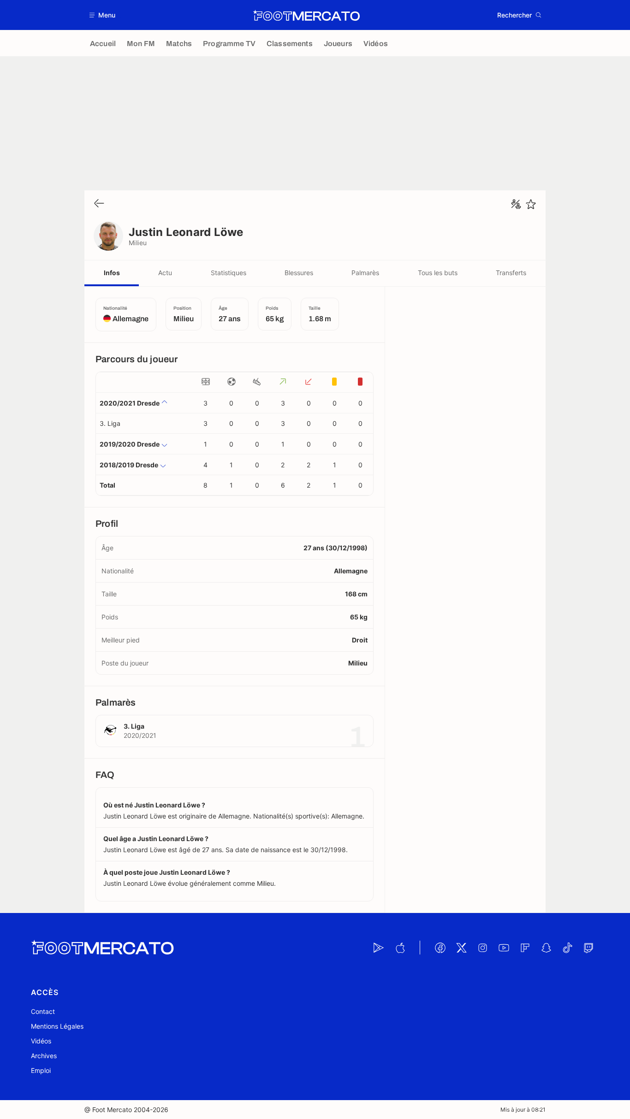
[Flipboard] (525, 947)
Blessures (299, 273)
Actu (165, 273)
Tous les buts (438, 273)
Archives (44, 1056)
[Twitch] (588, 947)
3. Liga (110, 423)
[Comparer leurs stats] (516, 204)
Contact (43, 1011)
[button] (102, 15)
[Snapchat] (546, 947)
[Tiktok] (567, 947)
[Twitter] (461, 947)
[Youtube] (504, 947)
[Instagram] (482, 947)
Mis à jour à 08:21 (523, 1109)
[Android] (379, 947)
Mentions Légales (57, 1026)
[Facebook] (440, 947)
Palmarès (365, 273)
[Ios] (400, 947)
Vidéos (41, 1041)
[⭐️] (530, 204)
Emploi (41, 1070)
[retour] (99, 204)
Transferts (511, 273)
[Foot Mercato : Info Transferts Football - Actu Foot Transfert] (306, 15)
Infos (112, 273)
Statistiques (228, 273)
